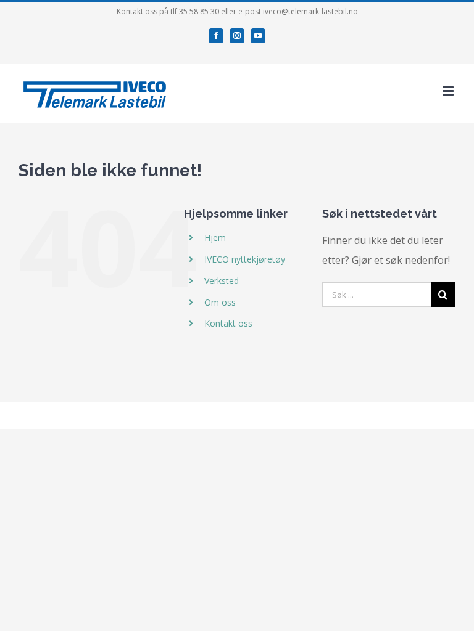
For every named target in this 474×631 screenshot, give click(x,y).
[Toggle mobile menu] (449, 90)
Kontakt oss (228, 323)
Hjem (215, 237)
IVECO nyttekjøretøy (244, 259)
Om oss (220, 302)
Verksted (221, 281)
